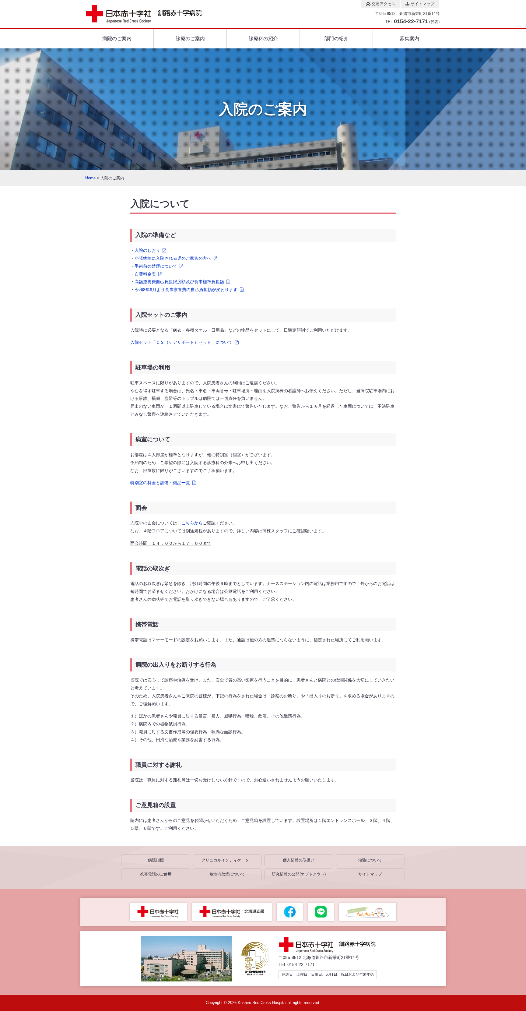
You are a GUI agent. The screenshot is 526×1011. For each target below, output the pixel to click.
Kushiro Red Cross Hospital (262, 1002)
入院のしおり (147, 250)
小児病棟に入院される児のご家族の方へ (173, 258)
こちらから (192, 522)
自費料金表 (145, 274)
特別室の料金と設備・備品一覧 (160, 482)
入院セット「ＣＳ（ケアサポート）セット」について (181, 342)
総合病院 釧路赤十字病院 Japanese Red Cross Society (149, 14)
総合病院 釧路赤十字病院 (332, 945)
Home (90, 178)
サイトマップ (421, 4)
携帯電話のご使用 (156, 874)
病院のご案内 (117, 38)
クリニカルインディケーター (227, 860)
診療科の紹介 (263, 38)
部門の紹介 (336, 38)
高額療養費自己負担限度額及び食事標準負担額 (179, 281)
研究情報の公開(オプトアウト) (299, 874)
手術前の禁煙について (156, 266)
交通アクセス (382, 4)
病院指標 (156, 860)
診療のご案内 (190, 38)
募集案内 (409, 38)
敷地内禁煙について (227, 874)
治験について (370, 860)
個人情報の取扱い (298, 860)
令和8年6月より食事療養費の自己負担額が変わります (186, 289)
